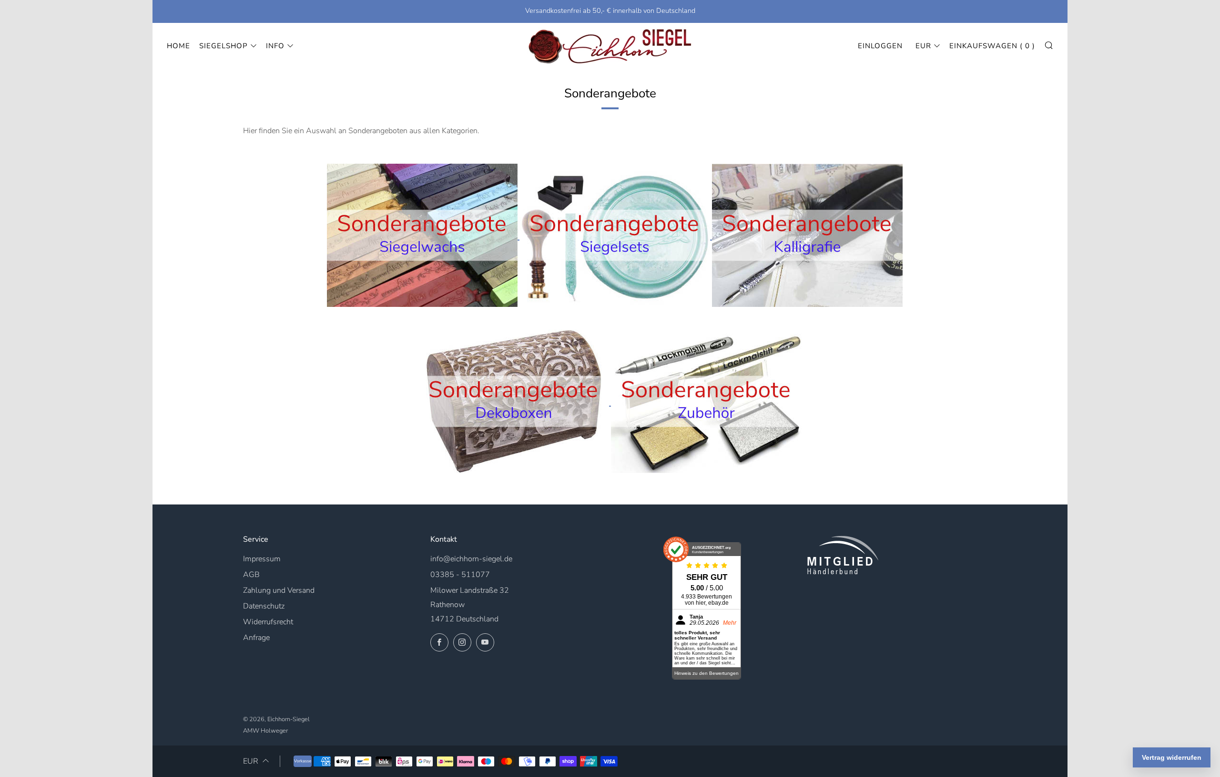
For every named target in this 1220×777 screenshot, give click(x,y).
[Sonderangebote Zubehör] (706, 401)
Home (178, 46)
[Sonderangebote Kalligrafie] (807, 235)
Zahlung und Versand (279, 590)
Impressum (262, 559)
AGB (251, 574)
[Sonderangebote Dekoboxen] (514, 401)
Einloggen (880, 46)
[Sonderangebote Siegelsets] (615, 235)
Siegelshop (223, 46)
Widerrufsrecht (268, 622)
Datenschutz (264, 606)
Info (275, 46)
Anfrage (256, 637)
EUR (923, 46)
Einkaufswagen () (992, 46)
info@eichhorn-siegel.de (471, 559)
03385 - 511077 (460, 574)
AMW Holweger (265, 730)
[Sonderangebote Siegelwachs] (423, 235)
